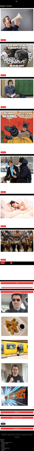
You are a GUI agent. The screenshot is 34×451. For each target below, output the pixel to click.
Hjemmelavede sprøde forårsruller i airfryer (8, 337)
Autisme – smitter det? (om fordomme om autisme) (9, 145)
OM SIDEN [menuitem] (2, 441)
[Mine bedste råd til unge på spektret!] (14, 405)
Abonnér (3, 423)
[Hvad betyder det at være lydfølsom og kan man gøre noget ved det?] (17, 30)
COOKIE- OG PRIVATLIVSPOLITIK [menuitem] (6, 442)
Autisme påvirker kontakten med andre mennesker (9, 185)
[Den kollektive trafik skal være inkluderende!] (14, 358)
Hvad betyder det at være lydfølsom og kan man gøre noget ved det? (12, 33)
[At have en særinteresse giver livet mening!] (17, 97)
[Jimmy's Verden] (17, 1)
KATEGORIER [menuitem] (3, 445)
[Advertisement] (17, 273)
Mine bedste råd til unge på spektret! (7, 407)
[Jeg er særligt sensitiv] (17, 251)
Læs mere (3, 40)
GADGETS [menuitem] (3, 450)
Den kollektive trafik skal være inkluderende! (8, 360)
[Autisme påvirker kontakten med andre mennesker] (17, 182)
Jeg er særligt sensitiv (4, 254)
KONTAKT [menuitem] (3, 444)
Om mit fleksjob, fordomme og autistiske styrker (9, 384)
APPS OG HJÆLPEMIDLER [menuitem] (5, 448)
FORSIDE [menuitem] (2, 440)
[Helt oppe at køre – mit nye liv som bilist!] (14, 312)
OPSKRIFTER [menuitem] (3, 449)
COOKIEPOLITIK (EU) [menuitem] (4, 443)
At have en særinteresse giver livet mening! (8, 100)
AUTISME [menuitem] (2, 447)
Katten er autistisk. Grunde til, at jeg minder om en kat (10, 69)
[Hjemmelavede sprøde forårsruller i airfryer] (14, 335)
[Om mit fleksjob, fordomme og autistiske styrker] (14, 382)
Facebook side (17, 428)
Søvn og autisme (3, 220)
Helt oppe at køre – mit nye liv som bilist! (8, 314)
